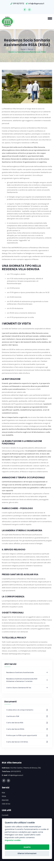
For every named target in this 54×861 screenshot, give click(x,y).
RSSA (4, 796)
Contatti (5, 815)
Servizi (30, 49)
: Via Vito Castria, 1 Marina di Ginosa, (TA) (21, 768)
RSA (3, 793)
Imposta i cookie (13, 840)
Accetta (27, 847)
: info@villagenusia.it (12, 775)
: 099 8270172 (11, 771)
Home (23, 49)
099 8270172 (18, 4)
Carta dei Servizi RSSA (15, 729)
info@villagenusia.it (36, 4)
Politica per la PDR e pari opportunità (21, 735)
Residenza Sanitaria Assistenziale (20, 672)
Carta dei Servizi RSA (14, 722)
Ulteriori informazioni (27, 853)
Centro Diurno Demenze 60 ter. (19, 687)
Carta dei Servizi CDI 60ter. (17, 742)
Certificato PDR (12, 716)
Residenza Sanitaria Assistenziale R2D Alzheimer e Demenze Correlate (21, 680)
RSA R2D (5, 800)
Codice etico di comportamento (19, 710)
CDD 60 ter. (6, 804)
